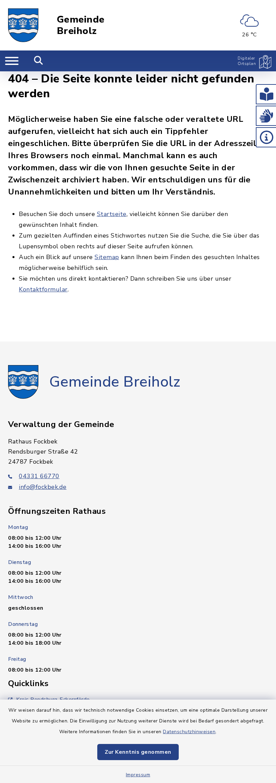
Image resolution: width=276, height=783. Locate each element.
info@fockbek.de (43, 487)
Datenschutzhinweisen (189, 731)
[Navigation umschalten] (12, 61)
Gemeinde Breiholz (81, 25)
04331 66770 (39, 476)
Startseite (112, 214)
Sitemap (107, 257)
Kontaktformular (43, 289)
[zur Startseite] (23, 25)
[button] (266, 94)
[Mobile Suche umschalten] (38, 60)
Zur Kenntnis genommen (138, 752)
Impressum (138, 775)
